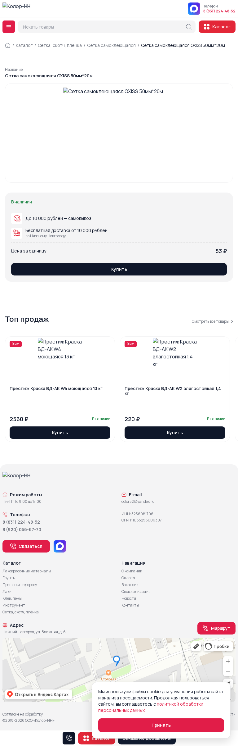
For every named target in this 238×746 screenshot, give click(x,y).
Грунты (8, 577)
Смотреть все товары (210, 321)
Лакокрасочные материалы (26, 571)
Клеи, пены (12, 598)
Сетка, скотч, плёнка (60, 45)
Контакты (130, 605)
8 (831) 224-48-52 (219, 11)
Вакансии (130, 584)
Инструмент (13, 605)
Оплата (128, 577)
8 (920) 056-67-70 (21, 529)
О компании (131, 571)
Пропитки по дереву (19, 584)
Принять (161, 725)
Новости (128, 598)
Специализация (136, 591)
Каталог (221, 27)
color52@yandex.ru (138, 501)
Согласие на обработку (22, 714)
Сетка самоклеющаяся (111, 45)
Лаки (6, 591)
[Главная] (8, 45)
